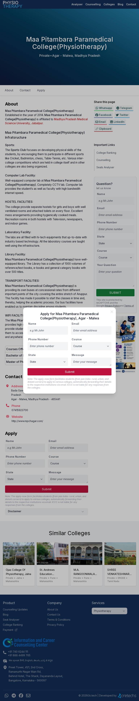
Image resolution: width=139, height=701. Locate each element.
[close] (111, 312)
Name (32, 323)
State (32, 355)
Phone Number (38, 339)
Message (78, 355)
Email (75, 323)
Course (77, 339)
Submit (69, 372)
